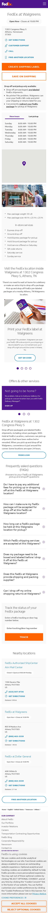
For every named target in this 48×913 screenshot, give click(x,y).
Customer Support (17, 45)
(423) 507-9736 (16, 692)
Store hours (14, 116)
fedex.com (16, 454)
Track (24, 637)
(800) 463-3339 (16, 736)
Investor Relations (9, 826)
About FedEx (7, 819)
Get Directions (15, 40)
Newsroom (6, 844)
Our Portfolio (7, 822)
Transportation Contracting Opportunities (20, 833)
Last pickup (33, 116)
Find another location (21, 57)
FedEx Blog (6, 837)
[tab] (18, 368)
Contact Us (6, 848)
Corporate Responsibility (12, 840)
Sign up (9, 406)
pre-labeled (34, 89)
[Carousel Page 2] (24, 414)
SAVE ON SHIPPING (19, 75)
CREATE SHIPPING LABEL (21, 65)
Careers (5, 830)
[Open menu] (44, 4)
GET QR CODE (23, 356)
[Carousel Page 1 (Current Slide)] (19, 414)
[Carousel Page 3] (29, 414)
